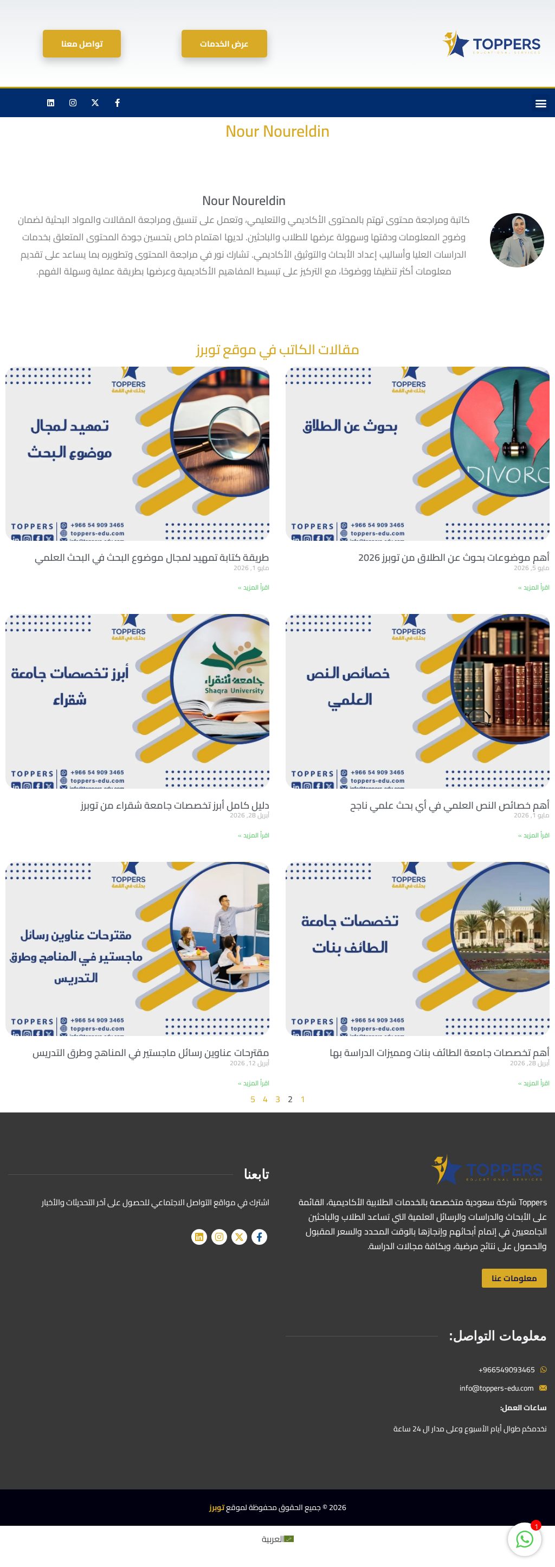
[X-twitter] (95, 103)
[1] (524, 1545)
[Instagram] (73, 103)
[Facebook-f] (117, 103)
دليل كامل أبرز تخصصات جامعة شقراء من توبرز (175, 805)
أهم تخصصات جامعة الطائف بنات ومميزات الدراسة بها (440, 1052)
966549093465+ (507, 1369)
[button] (541, 103)
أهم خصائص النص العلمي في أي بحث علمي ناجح (450, 805)
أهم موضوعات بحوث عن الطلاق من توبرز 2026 (454, 557)
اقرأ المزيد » (534, 587)
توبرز (216, 1507)
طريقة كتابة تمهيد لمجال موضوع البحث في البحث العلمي (152, 557)
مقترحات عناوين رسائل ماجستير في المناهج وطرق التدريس (151, 1052)
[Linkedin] (51, 103)
